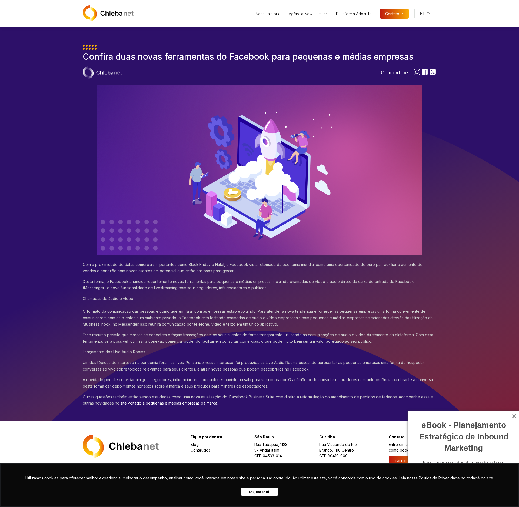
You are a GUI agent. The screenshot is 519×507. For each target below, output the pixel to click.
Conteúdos (200, 450)
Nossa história (267, 13)
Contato (394, 13)
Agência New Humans (308, 13)
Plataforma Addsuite (354, 13)
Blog (195, 444)
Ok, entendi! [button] (259, 492)
